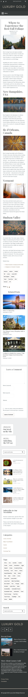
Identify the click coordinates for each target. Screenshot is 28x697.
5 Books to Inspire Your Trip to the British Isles (18, 498)
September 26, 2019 (13, 31)
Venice (5, 599)
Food (12, 570)
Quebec (12, 276)
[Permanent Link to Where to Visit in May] (14, 308)
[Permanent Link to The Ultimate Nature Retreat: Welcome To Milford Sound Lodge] (7, 475)
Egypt (22, 565)
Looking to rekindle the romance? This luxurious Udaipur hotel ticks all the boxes (13, 355)
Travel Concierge (7, 594)
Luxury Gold (14, 274)
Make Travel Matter (8, 541)
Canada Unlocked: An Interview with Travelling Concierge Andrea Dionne (18, 490)
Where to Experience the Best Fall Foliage (14, 25)
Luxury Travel (7, 581)
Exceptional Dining (18, 568)
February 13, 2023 (7, 358)
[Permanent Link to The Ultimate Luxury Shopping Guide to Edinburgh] (14, 329)
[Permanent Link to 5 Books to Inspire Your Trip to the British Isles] (7, 502)
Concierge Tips (6, 551)
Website (5, 400)
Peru (13, 583)
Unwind (5, 548)
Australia (14, 562)
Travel (5, 279)
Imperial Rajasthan (8, 573)
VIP (10, 281)
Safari (22, 583)
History (20, 570)
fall (4, 274)
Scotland (6, 586)
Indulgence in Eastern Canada (12, 267)
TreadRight (14, 596)
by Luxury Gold (13, 32)
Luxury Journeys (7, 538)
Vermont (5, 281)
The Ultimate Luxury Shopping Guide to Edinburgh (14, 332)
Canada (16, 271)
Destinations (16, 565)
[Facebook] (2, 1)
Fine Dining (6, 570)
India (15, 573)
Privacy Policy (5, 679)
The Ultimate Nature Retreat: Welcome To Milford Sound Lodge (17, 471)
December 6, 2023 (7, 334)
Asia (10, 562)
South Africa (12, 586)
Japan (9, 575)
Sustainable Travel (8, 591)
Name (7, 385)
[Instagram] (6, 1)
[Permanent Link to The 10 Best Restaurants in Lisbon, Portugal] (6, 655)
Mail (6, 393)
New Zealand (7, 583)
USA (16, 279)
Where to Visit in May (8, 310)
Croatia (5, 565)
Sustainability (7, 588)
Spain (18, 586)
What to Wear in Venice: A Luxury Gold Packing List (20, 641)
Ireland (19, 573)
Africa (5, 562)
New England (6, 276)
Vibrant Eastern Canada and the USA (14, 264)
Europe (10, 568)
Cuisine (5, 545)
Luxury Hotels (14, 578)
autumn (11, 271)
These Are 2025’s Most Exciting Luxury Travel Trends (18, 480)
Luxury (8, 274)
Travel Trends (7, 596)
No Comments (14, 33)
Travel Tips (10, 279)
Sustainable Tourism (16, 588)
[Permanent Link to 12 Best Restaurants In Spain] (7, 466)
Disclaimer (4, 681)
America (5, 271)
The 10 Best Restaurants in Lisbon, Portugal (20, 651)
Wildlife (10, 599)
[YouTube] (4, 1)
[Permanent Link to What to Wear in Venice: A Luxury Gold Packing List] (6, 645)
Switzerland (16, 591)
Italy (5, 575)
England (6, 568)
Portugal (17, 583)
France (16, 570)
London (13, 575)
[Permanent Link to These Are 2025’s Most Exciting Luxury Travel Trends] (7, 484)
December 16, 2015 (7, 312)
